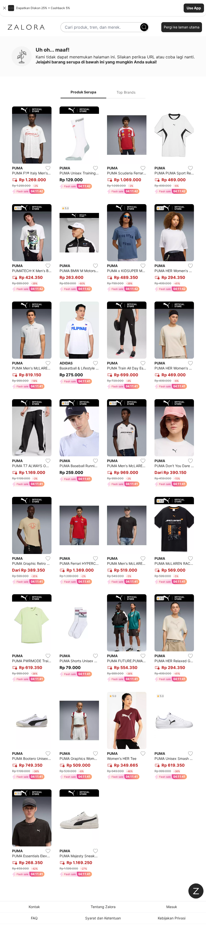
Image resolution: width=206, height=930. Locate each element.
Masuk (171, 907)
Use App (194, 8)
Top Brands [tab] (126, 92)
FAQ (34, 918)
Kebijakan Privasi (171, 918)
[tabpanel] (103, 492)
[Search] (144, 27)
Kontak (34, 907)
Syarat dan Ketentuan (103, 918)
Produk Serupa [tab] (83, 92)
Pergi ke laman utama (181, 27)
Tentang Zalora (103, 907)
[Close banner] (4, 8)
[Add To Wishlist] (48, 168)
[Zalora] (26, 27)
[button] (103, 8)
